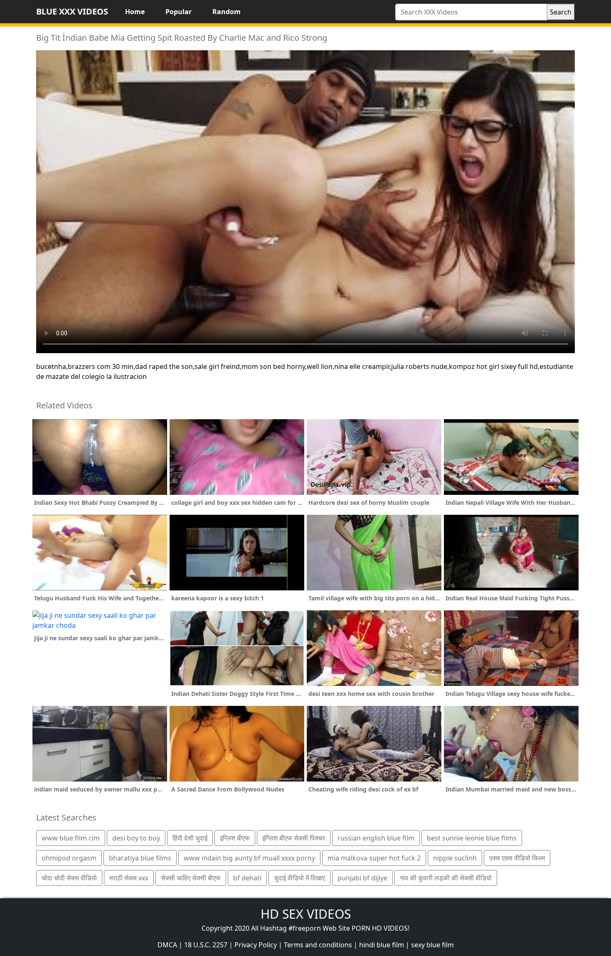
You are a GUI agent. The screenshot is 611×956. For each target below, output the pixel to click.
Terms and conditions (318, 944)
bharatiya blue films (140, 858)
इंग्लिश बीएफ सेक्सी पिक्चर (293, 838)
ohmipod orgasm (69, 858)
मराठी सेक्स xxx (128, 877)
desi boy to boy (136, 838)
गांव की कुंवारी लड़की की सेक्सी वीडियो (446, 877)
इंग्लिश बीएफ (235, 838)
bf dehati (247, 877)
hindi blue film (381, 944)
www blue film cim (71, 838)
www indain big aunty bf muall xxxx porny (249, 858)
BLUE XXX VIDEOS (72, 11)
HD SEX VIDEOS (306, 913)
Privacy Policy (255, 944)
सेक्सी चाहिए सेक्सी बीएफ (191, 877)
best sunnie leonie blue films (472, 838)
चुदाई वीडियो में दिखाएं (299, 877)
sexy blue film (432, 944)
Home (135, 11)
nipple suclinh (455, 858)
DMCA (167, 944)
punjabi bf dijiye (362, 877)
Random (226, 11)
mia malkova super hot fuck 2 (374, 858)
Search (561, 12)
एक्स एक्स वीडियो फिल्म (517, 858)
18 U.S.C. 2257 (205, 944)
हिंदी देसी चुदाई (189, 838)
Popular (178, 11)
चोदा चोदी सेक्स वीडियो (69, 877)
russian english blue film (376, 838)
